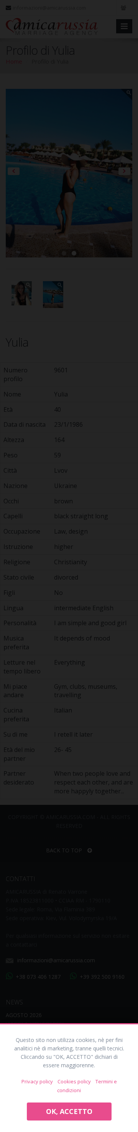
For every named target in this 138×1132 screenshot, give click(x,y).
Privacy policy (37, 1081)
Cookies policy (74, 1081)
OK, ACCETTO (69, 1111)
